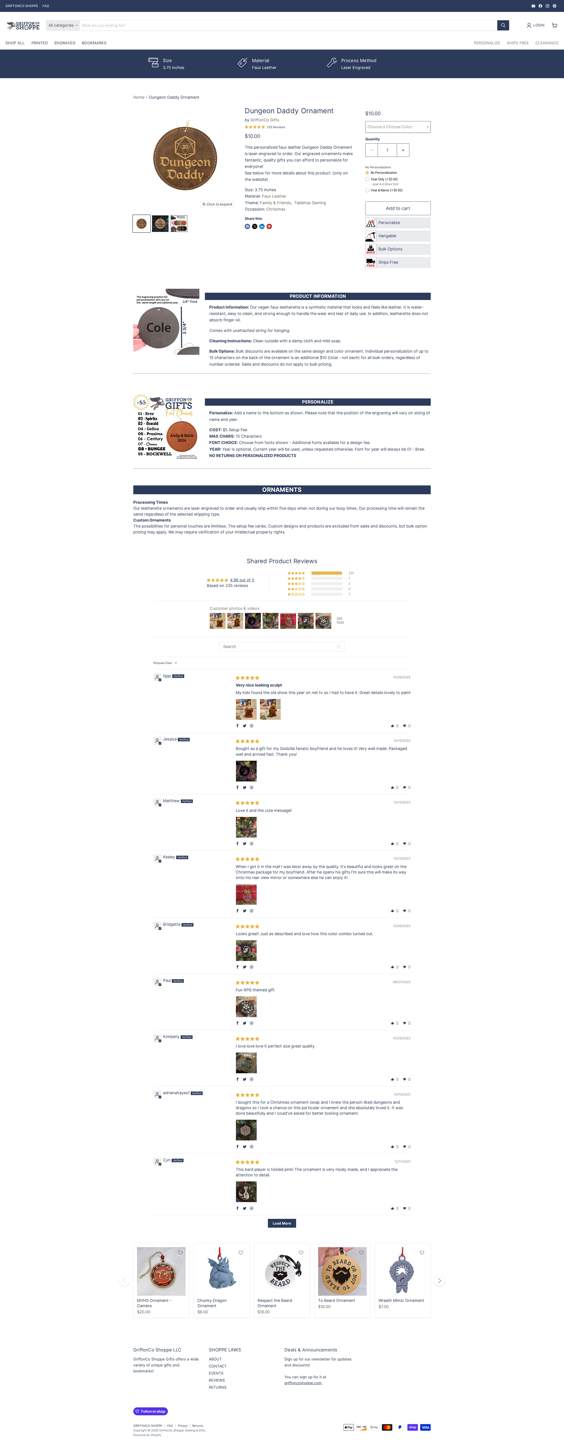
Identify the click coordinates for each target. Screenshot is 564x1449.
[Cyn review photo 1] (246, 1191)
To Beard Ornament (336, 1300)
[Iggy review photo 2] (270, 709)
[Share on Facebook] (247, 226)
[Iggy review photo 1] (246, 709)
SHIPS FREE (518, 43)
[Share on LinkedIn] (262, 226)
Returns (197, 1425)
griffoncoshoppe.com (303, 1383)
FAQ (46, 6)
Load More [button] (282, 1223)
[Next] (439, 1280)
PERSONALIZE (487, 43)
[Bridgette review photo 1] (246, 950)
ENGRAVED (64, 43)
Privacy (182, 1425)
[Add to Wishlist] (180, 1252)
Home (138, 97)
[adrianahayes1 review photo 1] (246, 1130)
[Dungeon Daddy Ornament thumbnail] (141, 223)
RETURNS (217, 1387)
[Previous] (124, 1280)
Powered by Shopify (147, 1435)
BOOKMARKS (94, 43)
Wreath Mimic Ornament (401, 1300)
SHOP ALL (15, 43)
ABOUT (215, 1359)
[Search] (503, 25)
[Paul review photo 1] (246, 1006)
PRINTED (40, 43)
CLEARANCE (546, 43)
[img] (247, 677)
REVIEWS (217, 1380)
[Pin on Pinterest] (269, 226)
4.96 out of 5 (242, 580)
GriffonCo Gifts (264, 120)
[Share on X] (254, 226)
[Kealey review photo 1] (246, 894)
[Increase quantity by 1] (403, 150)
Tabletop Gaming (310, 202)
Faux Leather (274, 196)
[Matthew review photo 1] (246, 827)
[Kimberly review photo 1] (246, 1062)
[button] (296, 573)
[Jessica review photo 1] (246, 771)
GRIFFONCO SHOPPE (22, 6)
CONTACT (218, 1366)
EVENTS (216, 1373)
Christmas (275, 209)
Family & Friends (275, 202)
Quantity (372, 139)
